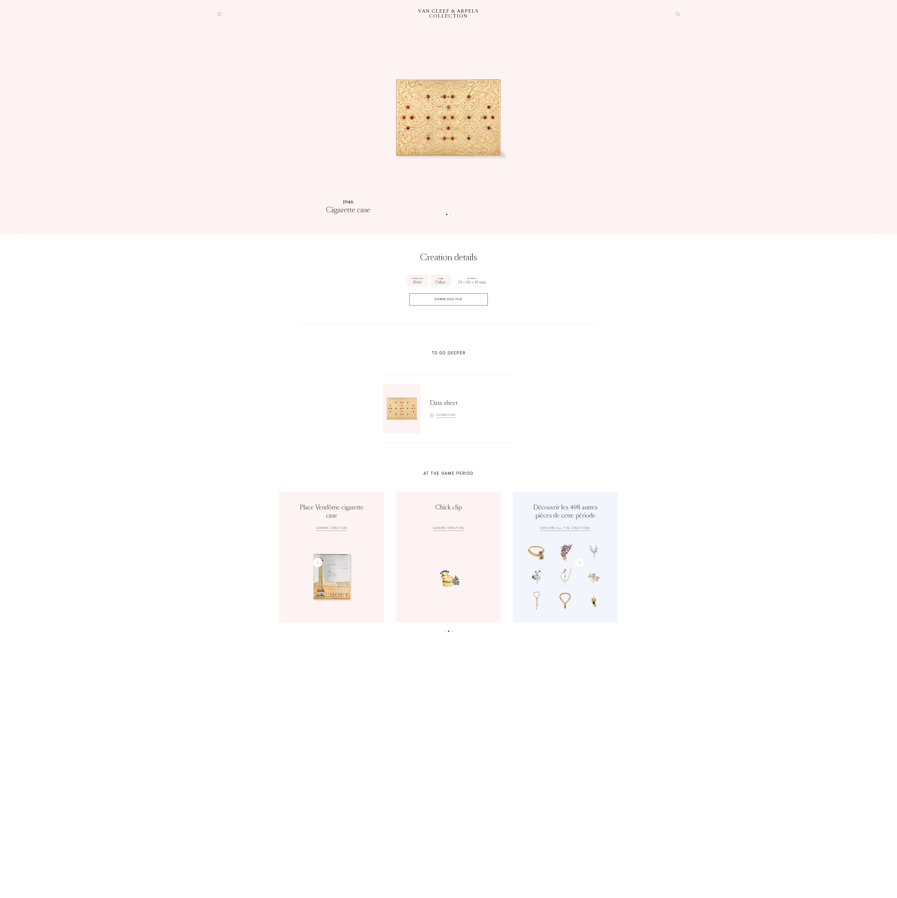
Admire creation (331, 528)
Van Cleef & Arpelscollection (448, 13)
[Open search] (677, 14)
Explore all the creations (565, 528)
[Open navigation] (219, 14)
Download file (448, 299)
